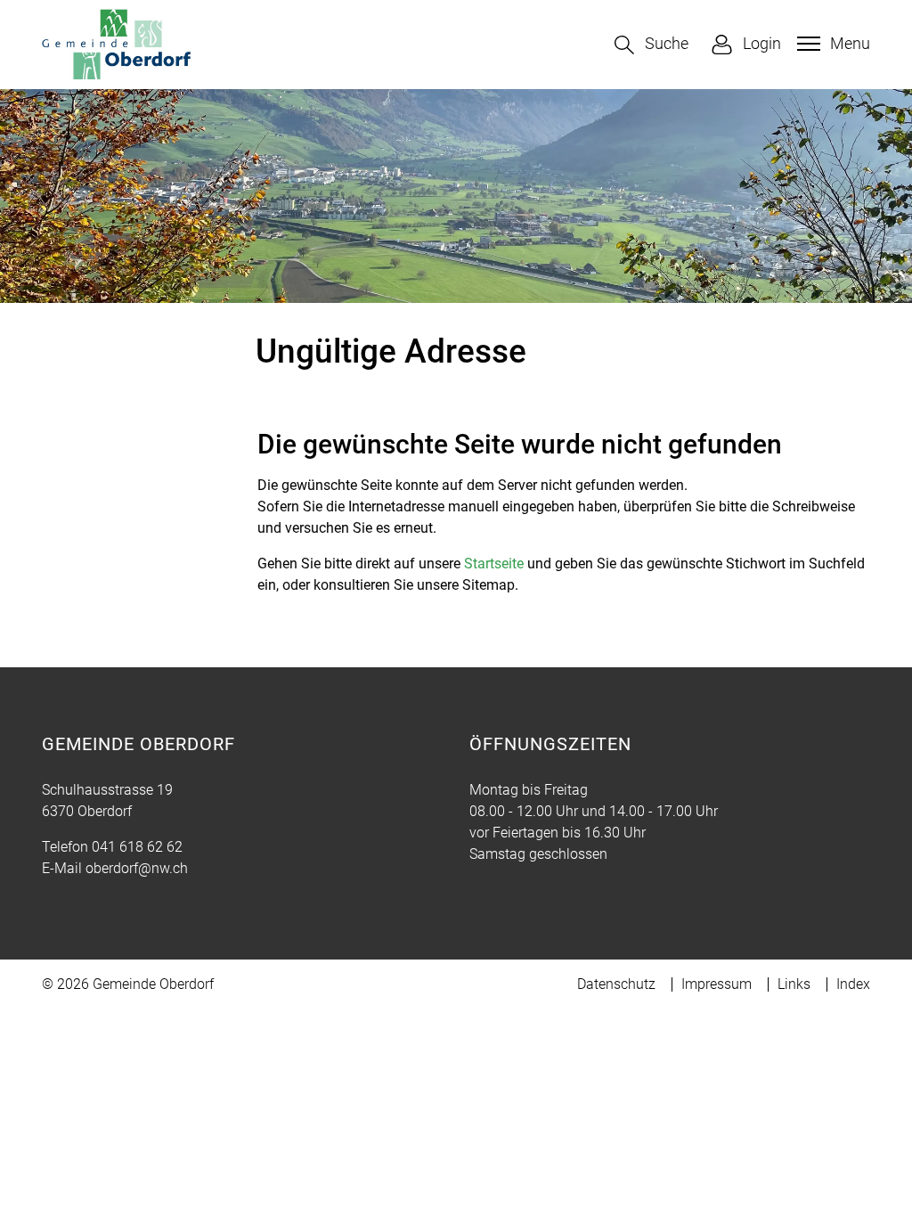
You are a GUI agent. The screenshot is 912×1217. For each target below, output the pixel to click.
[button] (651, 45)
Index (853, 984)
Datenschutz (616, 984)
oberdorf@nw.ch (137, 868)
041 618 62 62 (137, 846)
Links (794, 984)
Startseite (494, 563)
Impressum (716, 984)
